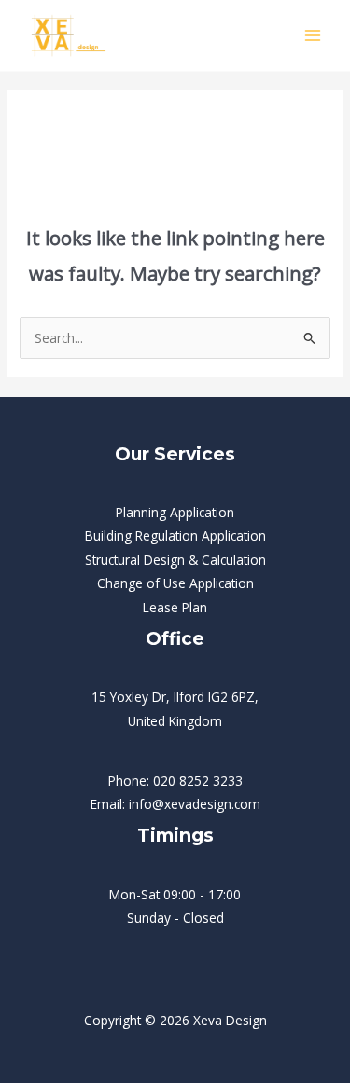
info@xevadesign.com (194, 804)
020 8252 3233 (198, 780)
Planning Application (175, 512)
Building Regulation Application (175, 535)
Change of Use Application (175, 583)
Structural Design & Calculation (175, 560)
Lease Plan (175, 607)
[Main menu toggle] (313, 36)
